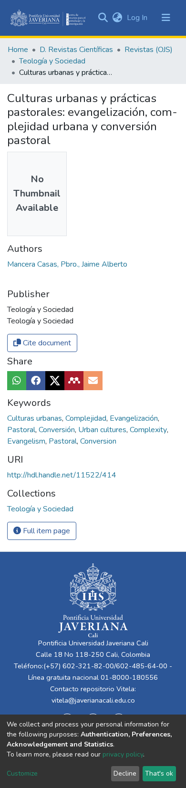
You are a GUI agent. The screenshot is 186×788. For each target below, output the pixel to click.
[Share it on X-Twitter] (54, 380)
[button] (117, 17)
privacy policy (123, 754)
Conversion (98, 441)
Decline (125, 773)
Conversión (58, 430)
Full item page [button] (45, 531)
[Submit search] (102, 17)
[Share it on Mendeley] (73, 380)
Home (18, 49)
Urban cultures (103, 430)
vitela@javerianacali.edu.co (93, 700)
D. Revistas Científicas (76, 49)
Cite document (46, 343)
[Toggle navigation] (166, 18)
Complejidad (86, 418)
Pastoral (22, 430)
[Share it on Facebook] (35, 380)
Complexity (149, 430)
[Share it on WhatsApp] (16, 380)
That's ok (159, 773)
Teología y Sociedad (52, 61)
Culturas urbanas (35, 418)
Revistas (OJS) (148, 49)
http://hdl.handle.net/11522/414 (61, 475)
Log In (138, 17)
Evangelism (27, 441)
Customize (22, 773)
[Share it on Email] (93, 380)
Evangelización (135, 418)
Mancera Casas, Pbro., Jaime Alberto (67, 264)
